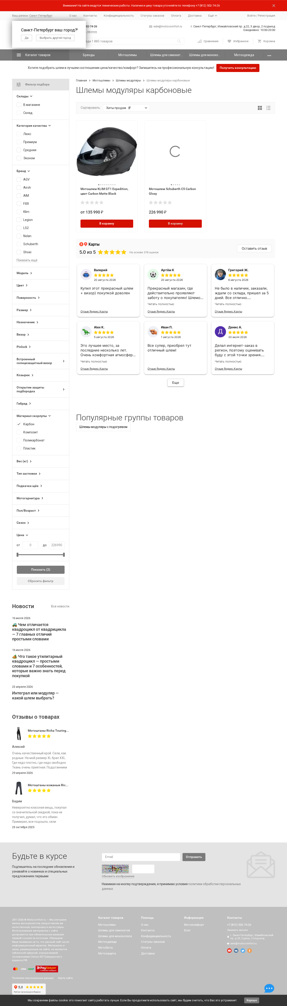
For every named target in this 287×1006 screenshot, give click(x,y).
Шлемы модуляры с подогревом (103, 427)
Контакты (90, 15)
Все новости (60, 606)
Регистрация (266, 15)
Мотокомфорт (194, 924)
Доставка (195, 15)
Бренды (89, 55)
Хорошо (251, 1000)
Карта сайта (65, 978)
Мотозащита (107, 953)
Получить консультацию (238, 68)
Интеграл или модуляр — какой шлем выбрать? (35, 695)
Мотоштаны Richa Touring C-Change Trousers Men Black (69, 730)
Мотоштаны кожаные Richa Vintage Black (58, 785)
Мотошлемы (127, 55)
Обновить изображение (118, 876)
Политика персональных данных (32, 978)
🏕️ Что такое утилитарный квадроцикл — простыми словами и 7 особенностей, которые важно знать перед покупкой (38, 666)
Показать (38, 569)
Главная (81, 80)
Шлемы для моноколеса (207, 55)
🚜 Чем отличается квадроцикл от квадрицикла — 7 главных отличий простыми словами (39, 632)
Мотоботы (105, 947)
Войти (251, 15)
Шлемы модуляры (128, 80)
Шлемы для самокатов (167, 55)
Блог (187, 930)
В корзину (106, 223)
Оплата (176, 15)
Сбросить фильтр (40, 581)
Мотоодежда (244, 55)
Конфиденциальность (119, 15)
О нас (73, 15)
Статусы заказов (152, 15)
